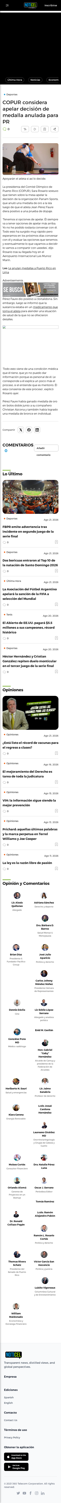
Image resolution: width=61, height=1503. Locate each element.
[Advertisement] (30, 43)
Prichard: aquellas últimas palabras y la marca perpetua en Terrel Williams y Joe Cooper (30, 833)
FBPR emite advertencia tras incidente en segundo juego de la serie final (28, 531)
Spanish (9, 1397)
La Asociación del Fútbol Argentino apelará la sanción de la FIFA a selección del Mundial (30, 593)
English (8, 1402)
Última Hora (14, 79)
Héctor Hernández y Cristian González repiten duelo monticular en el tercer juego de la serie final (30, 661)
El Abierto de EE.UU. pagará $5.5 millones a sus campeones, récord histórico (29, 627)
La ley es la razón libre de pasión (27, 862)
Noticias (35, 79)
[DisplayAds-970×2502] (30, 289)
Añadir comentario (43, 449)
